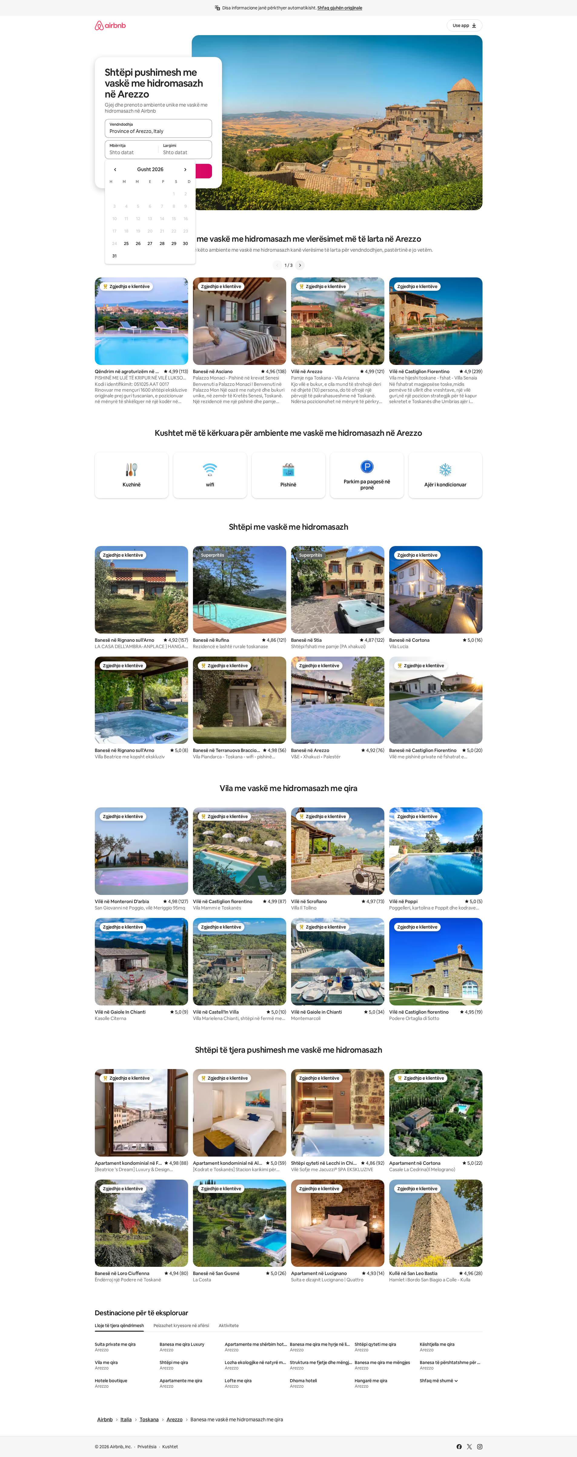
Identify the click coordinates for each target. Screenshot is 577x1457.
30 (185, 243)
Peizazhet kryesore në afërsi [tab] (181, 1325)
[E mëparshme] (277, 265)
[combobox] (158, 131)
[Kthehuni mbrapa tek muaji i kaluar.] (115, 169)
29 (173, 243)
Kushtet (170, 1446)
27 (150, 243)
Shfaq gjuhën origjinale (339, 8)
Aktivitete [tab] (229, 1325)
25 (126, 243)
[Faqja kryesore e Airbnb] (110, 25)
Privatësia (147, 1446)
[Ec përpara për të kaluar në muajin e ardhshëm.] (185, 169)
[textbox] (132, 152)
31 (114, 256)
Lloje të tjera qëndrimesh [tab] (119, 1325)
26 (138, 243)
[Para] (300, 265)
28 (162, 243)
